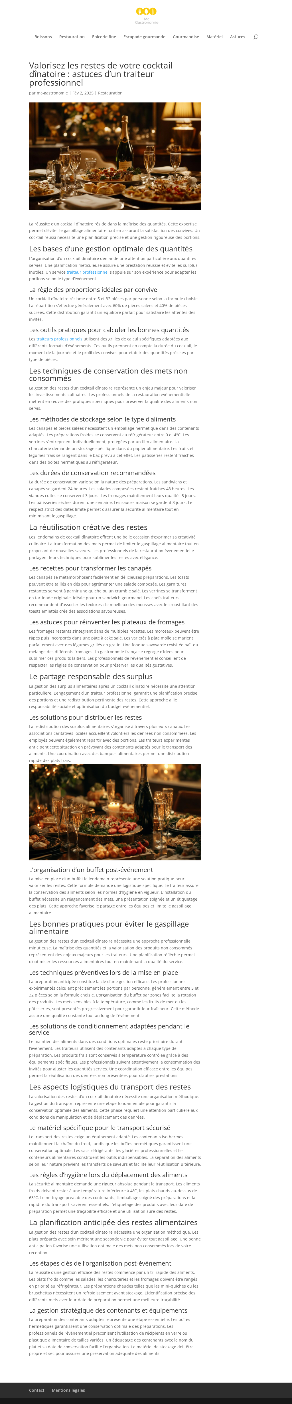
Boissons (43, 37)
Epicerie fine (104, 37)
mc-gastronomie (52, 93)
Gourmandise (186, 37)
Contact (36, 1390)
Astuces (237, 37)
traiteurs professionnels (59, 339)
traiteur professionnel (88, 272)
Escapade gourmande (144, 37)
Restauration (72, 37)
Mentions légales (68, 1390)
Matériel (214, 37)
